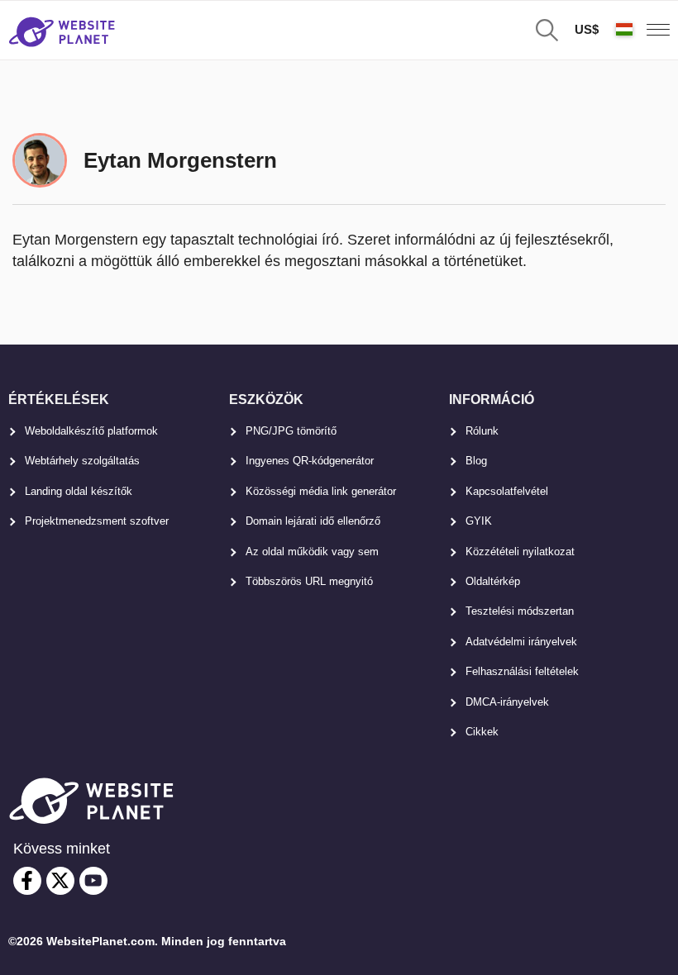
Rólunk (482, 431)
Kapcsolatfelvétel (507, 491)
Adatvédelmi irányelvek (521, 641)
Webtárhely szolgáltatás (82, 460)
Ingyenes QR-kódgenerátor (310, 460)
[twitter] (60, 881)
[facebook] (27, 881)
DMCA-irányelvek (507, 702)
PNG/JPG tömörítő (291, 431)
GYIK (479, 521)
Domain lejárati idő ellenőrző (313, 521)
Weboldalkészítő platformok (91, 431)
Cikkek (482, 731)
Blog (476, 460)
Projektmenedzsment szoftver (97, 521)
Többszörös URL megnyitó (309, 581)
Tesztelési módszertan (520, 611)
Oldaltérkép (493, 581)
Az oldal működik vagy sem (312, 551)
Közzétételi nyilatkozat (520, 551)
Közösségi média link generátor (321, 491)
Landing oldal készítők (78, 491)
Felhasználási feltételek (522, 671)
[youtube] (93, 881)
